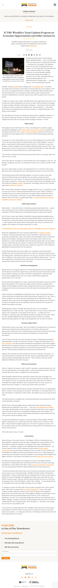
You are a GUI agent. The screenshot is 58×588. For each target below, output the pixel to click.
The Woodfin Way (38, 87)
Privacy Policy (17, 586)
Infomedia (42, 586)
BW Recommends (12, 547)
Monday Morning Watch (14, 543)
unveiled (16, 87)
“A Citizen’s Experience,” (31, 489)
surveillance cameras (16, 185)
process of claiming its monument (42, 465)
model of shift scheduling (28, 132)
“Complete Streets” (44, 233)
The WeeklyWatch (12, 538)
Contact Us (29, 574)
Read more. (33, 46)
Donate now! (29, 20)
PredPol (20, 183)
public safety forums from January (33, 130)
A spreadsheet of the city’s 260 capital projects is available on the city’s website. (28, 228)
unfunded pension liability (44, 407)
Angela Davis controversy (44, 456)
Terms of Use (25, 586)
